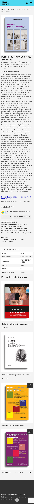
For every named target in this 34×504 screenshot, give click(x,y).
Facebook (5, 239)
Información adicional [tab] (10, 249)
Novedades (20, 66)
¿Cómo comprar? (22, 497)
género (29, 233)
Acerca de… (13, 499)
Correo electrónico (7, 242)
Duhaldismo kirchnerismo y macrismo (15, 324)
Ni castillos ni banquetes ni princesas (15, 375)
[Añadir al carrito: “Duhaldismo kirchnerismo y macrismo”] (31, 324)
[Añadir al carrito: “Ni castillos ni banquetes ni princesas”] (31, 375)
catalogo (4, 62)
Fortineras (21, 233)
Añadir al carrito (23, 217)
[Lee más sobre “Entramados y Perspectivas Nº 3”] (31, 472)
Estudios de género (16, 62)
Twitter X (13, 239)
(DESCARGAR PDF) (24, 201)
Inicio (3, 9)
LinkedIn (21, 239)
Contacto (4, 499)
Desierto (13, 233)
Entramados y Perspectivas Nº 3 (13, 472)
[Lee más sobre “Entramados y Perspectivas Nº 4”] (31, 426)
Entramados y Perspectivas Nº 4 (13, 426)
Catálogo (11, 497)
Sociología (10, 9)
